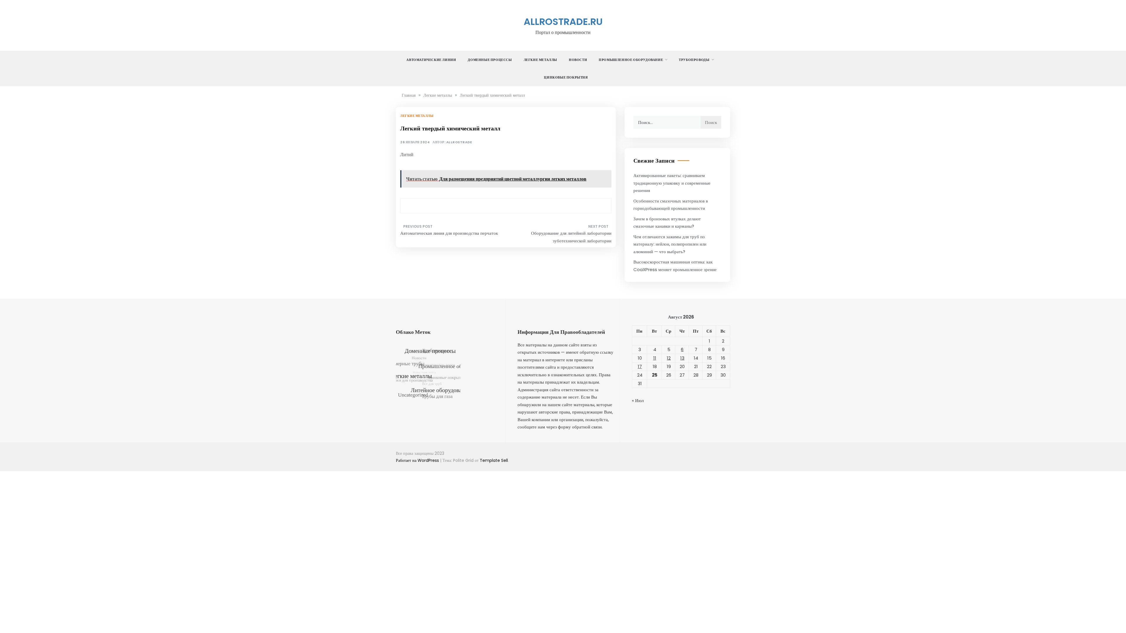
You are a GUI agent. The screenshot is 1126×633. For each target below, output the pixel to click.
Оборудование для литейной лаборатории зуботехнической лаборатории (571, 237)
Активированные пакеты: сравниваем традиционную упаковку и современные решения (671, 182)
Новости (578, 59)
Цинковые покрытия (566, 77)
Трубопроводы (694, 59)
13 (682, 358)
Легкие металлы (540, 59)
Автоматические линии (431, 59)
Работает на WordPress (418, 460)
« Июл (638, 400)
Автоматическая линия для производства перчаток (449, 233)
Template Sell (494, 460)
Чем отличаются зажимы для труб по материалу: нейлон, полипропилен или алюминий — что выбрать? (669, 244)
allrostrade (459, 142)
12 (669, 358)
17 (640, 366)
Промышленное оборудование (631, 59)
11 (654, 358)
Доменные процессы (490, 59)
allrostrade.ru (563, 21)
